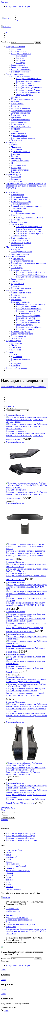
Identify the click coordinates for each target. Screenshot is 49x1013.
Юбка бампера (17, 104)
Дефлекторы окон (18, 133)
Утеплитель (16, 347)
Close (3, 810)
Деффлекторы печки (20, 72)
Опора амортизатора (20, 204)
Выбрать (4, 820)
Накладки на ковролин (21, 53)
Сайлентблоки (17, 224)
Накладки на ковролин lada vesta (30, 274)
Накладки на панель (19, 51)
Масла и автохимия (14, 247)
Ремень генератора (19, 222)
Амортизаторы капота (20, 120)
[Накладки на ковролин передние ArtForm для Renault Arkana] (27, 640)
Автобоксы (16, 177)
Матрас (14, 345)
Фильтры (10, 406)
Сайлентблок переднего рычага (29, 233)
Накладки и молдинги (20, 76)
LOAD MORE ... (8, 808)
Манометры (16, 147)
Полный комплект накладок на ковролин (28, 263)
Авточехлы (16, 49)
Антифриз (15, 249)
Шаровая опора (17, 245)
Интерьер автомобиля (15, 47)
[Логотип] (5, 897)
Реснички (15, 101)
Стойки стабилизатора (20, 238)
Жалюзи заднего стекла (21, 293)
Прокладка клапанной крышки (29, 217)
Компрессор (16, 158)
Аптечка (14, 145)
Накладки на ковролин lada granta (30, 272)
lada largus (20, 63)
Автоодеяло (16, 167)
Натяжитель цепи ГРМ (21, 201)
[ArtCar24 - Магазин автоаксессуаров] (6, 18)
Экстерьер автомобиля (15, 74)
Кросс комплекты (18, 115)
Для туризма (16, 149)
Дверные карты (17, 258)
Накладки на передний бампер (29, 88)
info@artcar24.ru (13, 911)
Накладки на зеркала (25, 83)
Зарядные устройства (20, 161)
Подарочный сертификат (17, 368)
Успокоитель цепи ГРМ (21, 242)
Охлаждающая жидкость (21, 252)
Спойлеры (15, 97)
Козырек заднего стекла (21, 126)
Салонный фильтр (19, 236)
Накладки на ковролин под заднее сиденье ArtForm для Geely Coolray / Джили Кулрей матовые (24, 556)
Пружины (15, 220)
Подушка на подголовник (22, 261)
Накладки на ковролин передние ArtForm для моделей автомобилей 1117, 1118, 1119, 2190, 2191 (25, 606)
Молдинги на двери (24, 95)
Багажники (16, 179)
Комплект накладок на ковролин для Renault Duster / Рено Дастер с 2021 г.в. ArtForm (25, 694)
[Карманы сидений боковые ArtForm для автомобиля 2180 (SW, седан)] (27, 744)
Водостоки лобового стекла (23, 138)
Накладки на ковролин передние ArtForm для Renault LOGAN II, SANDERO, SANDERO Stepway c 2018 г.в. (25, 436)
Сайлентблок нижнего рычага (29, 231)
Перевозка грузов (13, 174)
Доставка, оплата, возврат (17, 917)
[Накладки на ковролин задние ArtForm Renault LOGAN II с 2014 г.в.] (27, 567)
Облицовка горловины (21, 110)
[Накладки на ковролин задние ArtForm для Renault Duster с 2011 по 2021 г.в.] (27, 617)
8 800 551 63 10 (12, 909)
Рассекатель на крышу (20, 108)
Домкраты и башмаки (20, 152)
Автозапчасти (12, 192)
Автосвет (15, 131)
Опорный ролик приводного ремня (26, 206)
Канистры (15, 154)
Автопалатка (16, 343)
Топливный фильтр (19, 240)
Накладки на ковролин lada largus (20, 836)
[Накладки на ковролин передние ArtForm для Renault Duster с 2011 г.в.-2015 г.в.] (27, 789)
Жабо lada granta (28, 313)
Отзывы (9, 922)
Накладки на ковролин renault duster (31, 277)
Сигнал (14, 361)
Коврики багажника (19, 67)
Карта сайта (11, 927)
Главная (4, 387)
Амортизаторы (17, 195)
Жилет (14, 163)
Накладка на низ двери (26, 306)
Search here (6, 42)
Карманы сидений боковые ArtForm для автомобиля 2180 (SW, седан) (23, 773)
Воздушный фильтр (19, 197)
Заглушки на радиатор (20, 113)
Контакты (10, 915)
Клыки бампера (17, 124)
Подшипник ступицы (25, 213)
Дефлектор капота (19, 136)
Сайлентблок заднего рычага (28, 229)
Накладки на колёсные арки (28, 92)
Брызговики (16, 117)
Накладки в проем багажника (28, 79)
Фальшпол (15, 286)
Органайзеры (16, 268)
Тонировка (15, 281)
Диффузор (15, 129)
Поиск (38, 42)
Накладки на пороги (25, 85)
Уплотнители (16, 140)
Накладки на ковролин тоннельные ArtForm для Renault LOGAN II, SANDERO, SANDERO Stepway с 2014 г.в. (26, 495)
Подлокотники (17, 284)
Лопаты (14, 156)
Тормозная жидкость (20, 254)
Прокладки (16, 215)
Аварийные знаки (19, 165)
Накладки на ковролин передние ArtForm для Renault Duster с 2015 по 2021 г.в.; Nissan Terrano (26, 714)
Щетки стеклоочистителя (22, 99)
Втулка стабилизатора (20, 199)
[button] (20, 415)
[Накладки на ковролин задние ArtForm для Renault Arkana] (27, 660)
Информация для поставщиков (19, 920)
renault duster (21, 56)
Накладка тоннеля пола (21, 69)
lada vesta (20, 58)
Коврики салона (18, 65)
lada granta (20, 60)
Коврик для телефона (20, 170)
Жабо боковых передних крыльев (30, 304)
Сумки (14, 354)
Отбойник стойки (18, 208)
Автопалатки (16, 181)
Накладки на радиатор (25, 318)
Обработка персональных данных (20, 924)
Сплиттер (15, 106)
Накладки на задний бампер (28, 90)
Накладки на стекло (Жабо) (28, 311)
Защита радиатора (19, 122)
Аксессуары (11, 142)
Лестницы (15, 172)
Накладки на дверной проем (28, 81)
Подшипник (16, 211)
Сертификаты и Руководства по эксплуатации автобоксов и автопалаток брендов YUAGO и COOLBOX (26, 185)
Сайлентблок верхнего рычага (29, 227)
